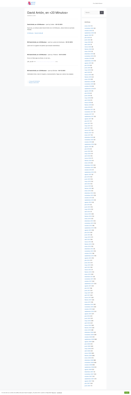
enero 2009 (88, 358)
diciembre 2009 (89, 332)
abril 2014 (87, 211)
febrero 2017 (88, 132)
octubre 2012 (88, 253)
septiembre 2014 (89, 200)
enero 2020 (88, 51)
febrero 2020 (88, 49)
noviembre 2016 (89, 139)
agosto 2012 (88, 258)
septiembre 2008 (89, 367)
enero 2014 (88, 218)
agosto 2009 (88, 341)
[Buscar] (102, 12)
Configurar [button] (59, 392)
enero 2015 (88, 190)
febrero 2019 (88, 77)
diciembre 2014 (89, 193)
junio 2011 (87, 290)
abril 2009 (87, 351)
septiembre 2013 (89, 228)
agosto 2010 (88, 313)
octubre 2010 (88, 309)
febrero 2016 (88, 160)
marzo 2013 (88, 241)
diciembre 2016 (89, 137)
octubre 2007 (88, 376)
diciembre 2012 (89, 248)
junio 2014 (87, 207)
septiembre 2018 (89, 88)
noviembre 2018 (89, 84)
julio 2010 (87, 316)
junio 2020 (87, 40)
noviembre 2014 (89, 195)
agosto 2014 (88, 202)
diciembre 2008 (89, 360)
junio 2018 (87, 95)
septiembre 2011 (89, 283)
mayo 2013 (88, 237)
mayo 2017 (88, 125)
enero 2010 (88, 330)
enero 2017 (88, 135)
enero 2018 (88, 107)
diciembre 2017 (89, 109)
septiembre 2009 (89, 339)
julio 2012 (87, 260)
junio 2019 (87, 67)
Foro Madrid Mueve (97, 3)
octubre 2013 (88, 225)
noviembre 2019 (89, 56)
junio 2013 (87, 235)
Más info (54, 392)
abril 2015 (87, 183)
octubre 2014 (88, 197)
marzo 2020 (88, 47)
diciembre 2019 (89, 53)
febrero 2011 (88, 300)
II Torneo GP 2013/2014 (34, 81)
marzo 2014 (88, 214)
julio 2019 (87, 65)
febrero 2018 (88, 105)
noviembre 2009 (89, 334)
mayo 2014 (88, 209)
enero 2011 (88, 302)
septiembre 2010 (89, 311)
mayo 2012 (88, 265)
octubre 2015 (88, 170)
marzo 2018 (88, 102)
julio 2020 (87, 37)
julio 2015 (87, 176)
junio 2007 (87, 385)
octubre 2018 (88, 86)
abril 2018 (87, 100)
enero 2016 (88, 163)
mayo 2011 (87, 293)
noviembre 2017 (89, 112)
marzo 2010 (88, 325)
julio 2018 (87, 93)
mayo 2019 (88, 70)
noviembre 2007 (89, 374)
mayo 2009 (88, 348)
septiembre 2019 (89, 60)
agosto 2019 (88, 63)
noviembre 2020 (89, 28)
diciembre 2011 (89, 276)
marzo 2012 (88, 269)
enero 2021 (88, 26)
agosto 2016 (88, 146)
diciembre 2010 (89, 304)
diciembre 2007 (89, 371)
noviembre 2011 (89, 279)
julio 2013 (87, 232)
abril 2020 (87, 44)
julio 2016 (87, 149)
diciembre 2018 (89, 81)
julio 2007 (87, 383)
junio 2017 (87, 123)
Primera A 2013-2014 (34, 82)
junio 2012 (87, 262)
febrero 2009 (88, 355)
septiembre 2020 (89, 33)
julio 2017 (87, 121)
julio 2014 (87, 204)
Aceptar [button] (126, 392)
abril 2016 (87, 156)
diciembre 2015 (89, 165)
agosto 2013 (88, 230)
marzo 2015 (88, 186)
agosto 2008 (88, 369)
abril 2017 (87, 128)
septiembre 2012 (89, 255)
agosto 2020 (88, 35)
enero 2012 (88, 274)
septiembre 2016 (89, 144)
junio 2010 (87, 318)
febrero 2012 (88, 272)
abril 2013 (87, 239)
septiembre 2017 (89, 116)
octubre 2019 (88, 58)
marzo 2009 (88, 353)
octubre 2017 (88, 114)
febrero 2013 (88, 244)
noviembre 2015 (89, 167)
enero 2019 (88, 79)
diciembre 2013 (89, 221)
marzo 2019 (88, 74)
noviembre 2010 (89, 306)
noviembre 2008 (89, 362)
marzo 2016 (88, 158)
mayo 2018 (88, 98)
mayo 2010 (88, 320)
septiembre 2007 (89, 378)
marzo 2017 (88, 130)
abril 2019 (87, 72)
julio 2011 (87, 288)
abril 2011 (87, 295)
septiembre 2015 (89, 172)
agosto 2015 (88, 174)
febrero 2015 (88, 188)
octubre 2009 (88, 337)
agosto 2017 (88, 118)
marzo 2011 (88, 297)
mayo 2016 (88, 153)
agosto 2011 (88, 286)
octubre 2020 (88, 30)
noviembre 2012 (89, 251)
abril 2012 (87, 267)
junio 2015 (87, 179)
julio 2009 (87, 344)
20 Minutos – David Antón (34, 33)
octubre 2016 (88, 142)
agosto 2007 (88, 381)
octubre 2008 (88, 365)
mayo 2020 (88, 42)
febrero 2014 (88, 216)
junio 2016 (87, 151)
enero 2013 (88, 246)
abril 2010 (87, 323)
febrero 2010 (88, 327)
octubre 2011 (88, 281)
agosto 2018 (88, 91)
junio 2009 (87, 346)
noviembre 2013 (89, 223)
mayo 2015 (88, 181)
